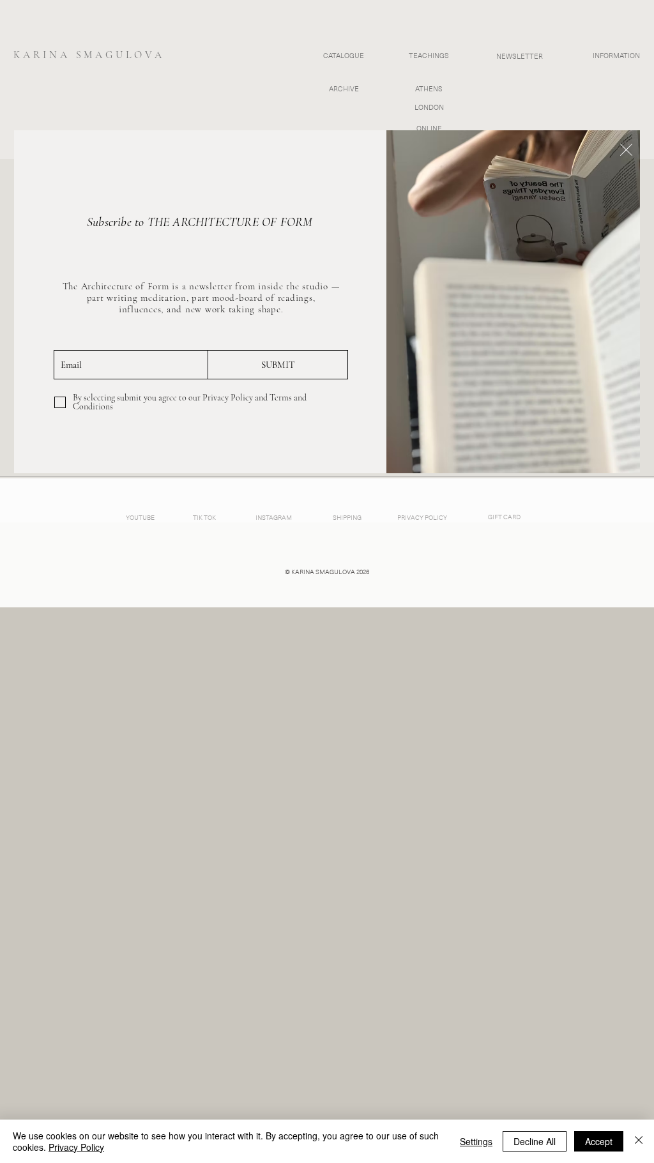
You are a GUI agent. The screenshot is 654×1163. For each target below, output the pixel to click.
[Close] (638, 1141)
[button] (626, 150)
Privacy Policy (76, 1147)
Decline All (534, 1141)
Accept (598, 1141)
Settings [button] (476, 1141)
